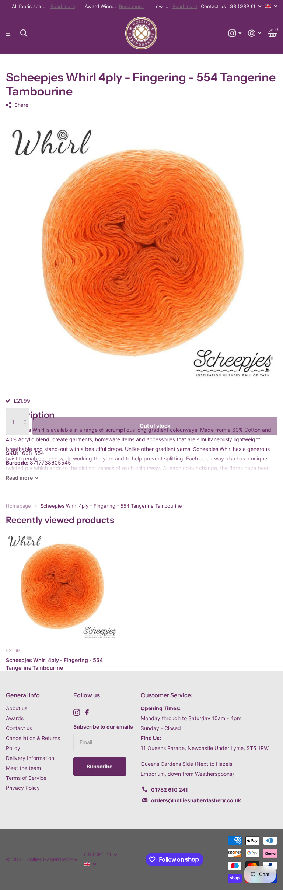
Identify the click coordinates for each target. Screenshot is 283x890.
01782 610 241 (169, 789)
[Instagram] (76, 712)
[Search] (23, 33)
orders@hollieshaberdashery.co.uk (196, 800)
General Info (23, 695)
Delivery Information (30, 758)
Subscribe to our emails (103, 726)
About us (16, 708)
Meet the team (23, 768)
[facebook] (87, 712)
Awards (15, 718)
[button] (26, 412)
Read (19, 477)
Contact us (213, 6)
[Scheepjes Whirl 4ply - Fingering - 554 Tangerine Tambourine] (62, 586)
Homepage (18, 506)
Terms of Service (26, 778)
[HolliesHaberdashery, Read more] (235, 33)
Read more (62, 6)
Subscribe (100, 766)
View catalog (10, 33)
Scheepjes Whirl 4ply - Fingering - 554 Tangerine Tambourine (54, 664)
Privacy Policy (23, 788)
